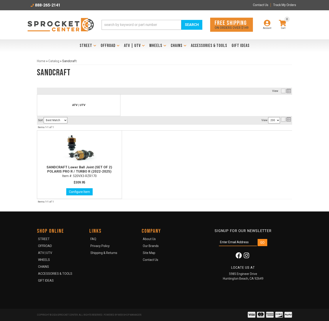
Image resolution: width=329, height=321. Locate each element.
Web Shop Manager (129, 315)
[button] (152, 25)
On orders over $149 (231, 24)
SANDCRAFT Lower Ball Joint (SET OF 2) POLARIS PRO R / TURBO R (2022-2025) (79, 169)
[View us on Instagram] (246, 256)
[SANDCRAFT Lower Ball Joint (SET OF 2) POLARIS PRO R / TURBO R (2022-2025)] (79, 148)
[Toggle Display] (286, 91)
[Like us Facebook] (239, 256)
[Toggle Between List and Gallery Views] (286, 119)
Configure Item (79, 192)
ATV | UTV (78, 105)
